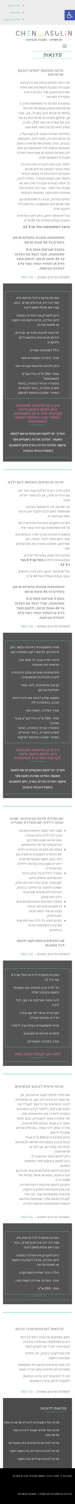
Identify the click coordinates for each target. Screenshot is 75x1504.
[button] (70, 15)
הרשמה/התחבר (11, 19)
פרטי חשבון (14, 5)
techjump (52, 1476)
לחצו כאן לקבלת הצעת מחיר (37, 1054)
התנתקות (15, 12)
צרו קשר (26, 277)
